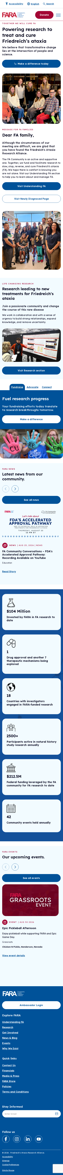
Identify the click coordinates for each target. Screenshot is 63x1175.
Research (7, 1027)
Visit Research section (31, 370)
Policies (6, 1086)
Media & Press (10, 1075)
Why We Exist (10, 1048)
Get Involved (10, 1032)
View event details (13, 955)
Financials (8, 1070)
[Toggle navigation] (58, 14)
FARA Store (8, 1081)
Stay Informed (12, 1106)
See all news (31, 499)
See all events (31, 878)
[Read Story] (30, 523)
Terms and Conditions (15, 1091)
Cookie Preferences (10, 1165)
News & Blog (9, 1037)
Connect (47, 387)
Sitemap (6, 1161)
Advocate (32, 387)
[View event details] (30, 900)
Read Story (9, 571)
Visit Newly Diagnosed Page (31, 198)
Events (6, 1043)
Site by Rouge (8, 1170)
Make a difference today (33, 63)
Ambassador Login (31, 1005)
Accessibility (7, 1157)
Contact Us (9, 1065)
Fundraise (17, 387)
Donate (44, 14)
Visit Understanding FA (31, 186)
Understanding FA (13, 1022)
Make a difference (31, 419)
